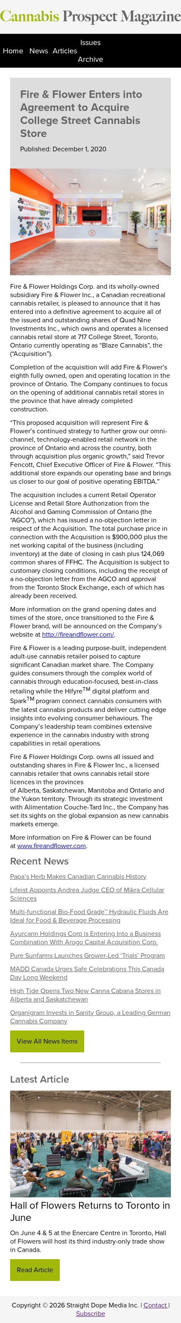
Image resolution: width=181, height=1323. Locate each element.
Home (13, 50)
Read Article (35, 1270)
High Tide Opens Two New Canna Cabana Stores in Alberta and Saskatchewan (85, 995)
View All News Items (47, 1041)
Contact (156, 1305)
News (38, 50)
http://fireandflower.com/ (78, 634)
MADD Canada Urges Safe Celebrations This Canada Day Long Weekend (87, 973)
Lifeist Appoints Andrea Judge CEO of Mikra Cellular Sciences (87, 894)
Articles (65, 50)
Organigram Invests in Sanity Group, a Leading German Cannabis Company (90, 1017)
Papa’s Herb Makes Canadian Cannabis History (78, 876)
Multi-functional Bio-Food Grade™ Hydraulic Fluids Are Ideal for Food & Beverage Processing (89, 916)
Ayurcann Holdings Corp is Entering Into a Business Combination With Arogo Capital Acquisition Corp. (85, 938)
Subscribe (90, 1314)
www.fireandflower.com (51, 846)
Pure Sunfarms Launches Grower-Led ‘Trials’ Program (87, 955)
